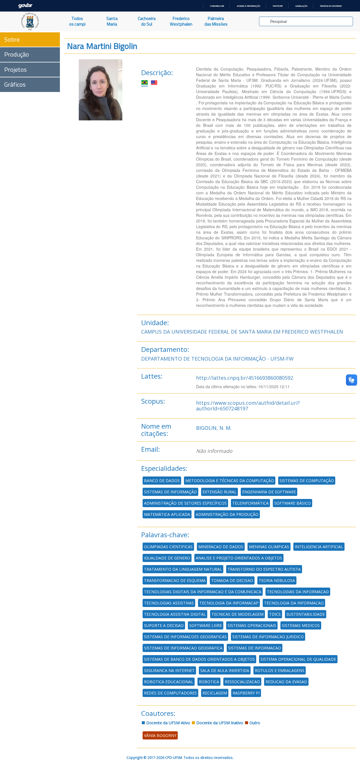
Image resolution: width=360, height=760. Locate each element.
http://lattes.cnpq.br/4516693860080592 (244, 377)
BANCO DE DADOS (162, 480)
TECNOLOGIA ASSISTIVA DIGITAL (175, 614)
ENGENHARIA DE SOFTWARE (269, 491)
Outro (254, 722)
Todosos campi (77, 21)
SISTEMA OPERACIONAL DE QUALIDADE (298, 659)
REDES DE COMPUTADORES (170, 693)
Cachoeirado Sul (147, 21)
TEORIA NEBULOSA (277, 580)
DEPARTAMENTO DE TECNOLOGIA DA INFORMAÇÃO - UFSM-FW (217, 358)
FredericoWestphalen (181, 21)
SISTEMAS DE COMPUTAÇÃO (307, 480)
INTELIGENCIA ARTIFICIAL (319, 546)
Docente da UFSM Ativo (167, 722)
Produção (16, 54)
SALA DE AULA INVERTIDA (224, 670)
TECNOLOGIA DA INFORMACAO (294, 603)
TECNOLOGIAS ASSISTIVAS (169, 603)
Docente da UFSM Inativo (219, 722)
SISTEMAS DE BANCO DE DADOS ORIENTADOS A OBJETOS (199, 659)
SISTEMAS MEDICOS (301, 625)
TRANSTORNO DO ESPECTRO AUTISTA (264, 569)
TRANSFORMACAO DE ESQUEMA (175, 580)
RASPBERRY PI (246, 693)
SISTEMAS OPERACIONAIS (252, 625)
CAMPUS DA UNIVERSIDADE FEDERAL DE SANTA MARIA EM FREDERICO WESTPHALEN (242, 331)
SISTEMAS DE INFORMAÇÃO (170, 491)
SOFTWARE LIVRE (205, 625)
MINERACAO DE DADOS (220, 546)
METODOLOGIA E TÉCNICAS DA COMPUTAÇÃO (229, 480)
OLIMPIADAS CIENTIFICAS (168, 546)
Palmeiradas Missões (216, 21)
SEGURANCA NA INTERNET (169, 670)
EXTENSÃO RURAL (219, 491)
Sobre (12, 39)
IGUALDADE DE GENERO (167, 558)
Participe (278, 6)
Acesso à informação (248, 6)
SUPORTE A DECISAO (164, 625)
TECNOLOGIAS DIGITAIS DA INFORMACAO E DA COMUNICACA (202, 591)
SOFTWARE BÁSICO (292, 503)
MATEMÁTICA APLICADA (167, 514)
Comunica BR (217, 6)
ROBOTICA (209, 681)
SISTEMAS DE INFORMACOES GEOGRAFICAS (185, 636)
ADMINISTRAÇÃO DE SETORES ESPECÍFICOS (185, 503)
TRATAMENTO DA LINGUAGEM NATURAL (183, 569)
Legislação (301, 6)
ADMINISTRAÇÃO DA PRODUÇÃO (227, 514)
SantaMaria (112, 21)
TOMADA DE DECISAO (232, 580)
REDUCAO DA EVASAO (286, 681)
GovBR (25, 5)
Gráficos (15, 84)
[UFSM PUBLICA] (30, 21)
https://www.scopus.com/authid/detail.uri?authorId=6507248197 (248, 405)
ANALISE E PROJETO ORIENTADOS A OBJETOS (239, 558)
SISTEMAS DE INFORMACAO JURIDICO (268, 636)
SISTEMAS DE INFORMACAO (254, 648)
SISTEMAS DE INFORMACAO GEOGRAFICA (183, 648)
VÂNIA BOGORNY (160, 735)
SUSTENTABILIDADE (305, 614)
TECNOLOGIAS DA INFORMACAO (298, 591)
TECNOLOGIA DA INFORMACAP (228, 603)
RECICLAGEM (214, 693)
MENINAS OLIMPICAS (269, 546)
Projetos (15, 69)
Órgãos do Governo (331, 6)
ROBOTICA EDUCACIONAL (168, 681)
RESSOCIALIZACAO (242, 681)
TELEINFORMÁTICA (250, 503)
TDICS (275, 614)
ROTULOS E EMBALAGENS (279, 670)
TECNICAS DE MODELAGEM (238, 614)
